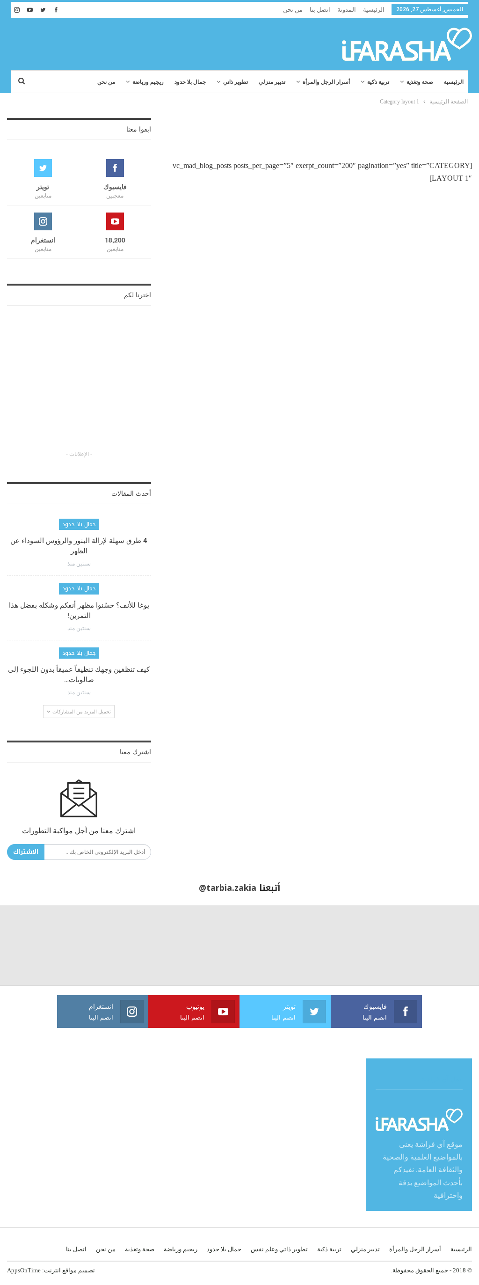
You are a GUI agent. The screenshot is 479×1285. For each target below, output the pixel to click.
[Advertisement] (116, 42)
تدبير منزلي (272, 82)
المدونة (346, 9)
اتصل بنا (320, 9)
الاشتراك (25, 852)
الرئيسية (374, 9)
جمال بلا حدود (190, 82)
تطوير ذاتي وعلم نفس (279, 1249)
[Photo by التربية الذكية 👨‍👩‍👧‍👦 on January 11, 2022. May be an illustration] (439, 945)
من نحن (293, 9)
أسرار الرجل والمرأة (326, 82)
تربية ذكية (378, 82)
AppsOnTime (24, 1270)
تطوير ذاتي (235, 82)
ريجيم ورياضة (148, 82)
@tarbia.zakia (227, 888)
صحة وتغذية (419, 82)
